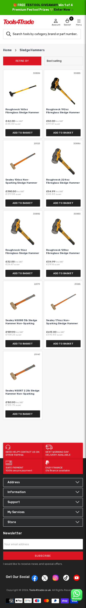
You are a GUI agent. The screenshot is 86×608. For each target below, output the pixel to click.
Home (7, 50)
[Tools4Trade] (23, 23)
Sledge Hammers (32, 50)
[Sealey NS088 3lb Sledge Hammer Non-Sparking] (22, 315)
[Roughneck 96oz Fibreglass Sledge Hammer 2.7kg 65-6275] (22, 245)
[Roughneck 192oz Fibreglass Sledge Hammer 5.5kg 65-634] (63, 104)
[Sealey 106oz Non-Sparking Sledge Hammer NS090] (22, 174)
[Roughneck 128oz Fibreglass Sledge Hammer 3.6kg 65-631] (63, 245)
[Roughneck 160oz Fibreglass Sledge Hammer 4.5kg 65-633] (22, 104)
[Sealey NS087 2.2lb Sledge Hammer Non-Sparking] (22, 385)
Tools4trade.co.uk (40, 590)
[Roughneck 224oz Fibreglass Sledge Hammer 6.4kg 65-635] (63, 174)
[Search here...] (8, 34)
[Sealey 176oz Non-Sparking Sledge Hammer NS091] (63, 315)
